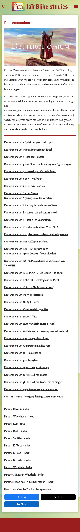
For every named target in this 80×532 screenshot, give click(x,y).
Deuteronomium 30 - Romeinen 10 (22, 353)
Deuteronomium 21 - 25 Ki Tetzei (22, 302)
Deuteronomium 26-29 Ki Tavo (20, 316)
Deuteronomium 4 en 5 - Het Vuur (23, 178)
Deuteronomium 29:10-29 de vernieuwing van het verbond (36, 331)
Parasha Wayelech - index (18, 467)
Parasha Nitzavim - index (17, 460)
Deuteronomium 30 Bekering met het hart (27, 345)
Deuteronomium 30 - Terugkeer (21, 360)
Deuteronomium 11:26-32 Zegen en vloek (26, 241)
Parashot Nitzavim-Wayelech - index (24, 474)
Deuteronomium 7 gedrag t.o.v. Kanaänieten (28, 198)
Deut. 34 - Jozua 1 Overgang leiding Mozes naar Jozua (33, 396)
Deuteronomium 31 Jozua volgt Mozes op (26, 367)
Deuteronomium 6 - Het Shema (21, 193)
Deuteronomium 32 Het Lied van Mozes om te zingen (33, 382)
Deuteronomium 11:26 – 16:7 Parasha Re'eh (26, 248)
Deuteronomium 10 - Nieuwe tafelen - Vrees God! (31, 227)
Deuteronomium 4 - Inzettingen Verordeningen (30, 171)
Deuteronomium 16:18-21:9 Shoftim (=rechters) (29, 287)
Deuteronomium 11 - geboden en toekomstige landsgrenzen (36, 234)
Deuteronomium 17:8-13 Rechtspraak (23, 294)
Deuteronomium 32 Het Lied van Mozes (25, 374)
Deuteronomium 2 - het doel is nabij (24, 157)
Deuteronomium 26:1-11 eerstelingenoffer (26, 309)
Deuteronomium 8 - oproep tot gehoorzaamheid (30, 212)
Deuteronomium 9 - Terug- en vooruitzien (27, 219)
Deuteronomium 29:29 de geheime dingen (26, 338)
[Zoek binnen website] (4, 6)
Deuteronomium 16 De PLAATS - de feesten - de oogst (33, 272)
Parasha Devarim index (16, 409)
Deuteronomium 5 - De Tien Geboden (24, 186)
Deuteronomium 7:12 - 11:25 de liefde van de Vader (31, 205)
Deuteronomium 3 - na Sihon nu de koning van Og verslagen (37, 164)
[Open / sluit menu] (76, 6)
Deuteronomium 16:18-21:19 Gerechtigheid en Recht (31, 280)
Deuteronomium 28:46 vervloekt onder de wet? (29, 323)
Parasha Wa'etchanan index (19, 416)
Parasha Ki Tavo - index (16, 453)
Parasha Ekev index (14, 423)
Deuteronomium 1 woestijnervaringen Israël (28, 149)
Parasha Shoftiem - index (17, 438)
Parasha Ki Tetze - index (17, 445)
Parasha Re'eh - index (15, 431)
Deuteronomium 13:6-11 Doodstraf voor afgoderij (30, 253)
